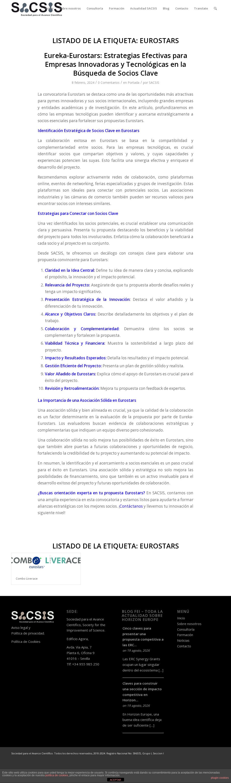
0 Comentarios (109, 82)
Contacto (184, 646)
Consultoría (185, 629)
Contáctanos (131, 506)
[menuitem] (49, 8)
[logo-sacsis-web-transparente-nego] (36, 8)
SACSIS (154, 82)
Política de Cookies (25, 641)
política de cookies (56, 775)
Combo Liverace (27, 578)
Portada (133, 82)
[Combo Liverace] (46, 562)
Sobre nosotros (189, 623)
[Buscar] (215, 8)
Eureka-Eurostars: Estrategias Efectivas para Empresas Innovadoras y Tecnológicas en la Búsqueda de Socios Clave (115, 64)
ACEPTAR (115, 779)
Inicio (181, 618)
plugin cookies (220, 777)
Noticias (183, 640)
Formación (185, 634)
